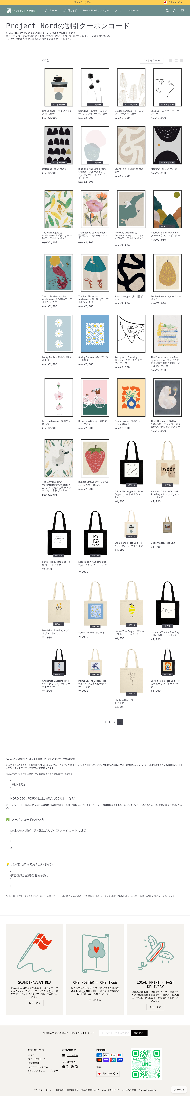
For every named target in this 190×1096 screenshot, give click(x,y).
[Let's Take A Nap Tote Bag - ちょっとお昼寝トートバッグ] (95, 541)
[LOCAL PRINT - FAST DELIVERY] (155, 953)
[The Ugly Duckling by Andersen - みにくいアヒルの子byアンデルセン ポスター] (131, 219)
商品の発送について (90, 1090)
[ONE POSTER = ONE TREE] (95, 953)
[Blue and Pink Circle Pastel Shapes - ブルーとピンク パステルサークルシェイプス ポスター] (95, 155)
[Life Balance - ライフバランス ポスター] (58, 94)
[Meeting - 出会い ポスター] (167, 151)
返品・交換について (110, 1090)
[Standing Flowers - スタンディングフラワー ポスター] (95, 94)
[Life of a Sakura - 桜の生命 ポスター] (58, 404)
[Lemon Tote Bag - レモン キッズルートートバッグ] (131, 610)
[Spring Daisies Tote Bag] (95, 609)
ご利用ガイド (70, 10)
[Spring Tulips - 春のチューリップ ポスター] (131, 404)
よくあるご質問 (129, 1090)
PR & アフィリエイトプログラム (43, 1072)
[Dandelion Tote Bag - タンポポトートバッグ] (58, 610)
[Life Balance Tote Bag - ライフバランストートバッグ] (131, 530)
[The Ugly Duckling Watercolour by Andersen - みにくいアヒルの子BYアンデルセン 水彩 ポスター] (58, 468)
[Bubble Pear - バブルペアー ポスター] (167, 279)
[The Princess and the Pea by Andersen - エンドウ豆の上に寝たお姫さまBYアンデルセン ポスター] (167, 343)
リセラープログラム (38, 1066)
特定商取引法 (73, 1090)
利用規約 (60, 1090)
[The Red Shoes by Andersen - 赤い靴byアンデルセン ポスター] (95, 281)
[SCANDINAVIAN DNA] (34, 953)
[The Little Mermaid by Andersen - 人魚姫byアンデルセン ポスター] (58, 281)
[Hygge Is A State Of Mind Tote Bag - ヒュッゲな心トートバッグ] (167, 471)
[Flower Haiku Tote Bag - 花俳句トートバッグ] (58, 540)
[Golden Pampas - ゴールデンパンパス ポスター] (131, 94)
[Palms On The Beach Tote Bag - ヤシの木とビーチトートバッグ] (95, 670)
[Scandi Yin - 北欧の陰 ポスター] (131, 152)
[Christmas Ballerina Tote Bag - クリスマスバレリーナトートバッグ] (58, 670)
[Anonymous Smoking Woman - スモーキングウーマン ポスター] (131, 342)
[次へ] (120, 722)
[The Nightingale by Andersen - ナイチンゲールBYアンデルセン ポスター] (58, 217)
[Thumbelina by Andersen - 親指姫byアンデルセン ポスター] (95, 217)
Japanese (133, 10)
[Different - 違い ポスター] (58, 151)
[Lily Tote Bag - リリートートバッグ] (131, 678)
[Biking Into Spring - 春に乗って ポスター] (95, 404)
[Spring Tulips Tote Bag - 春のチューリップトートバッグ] (167, 670)
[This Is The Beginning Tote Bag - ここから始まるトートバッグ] (131, 471)
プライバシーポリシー (43, 1090)
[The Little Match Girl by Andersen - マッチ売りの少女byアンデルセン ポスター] (167, 406)
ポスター (50, 10)
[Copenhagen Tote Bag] (167, 529)
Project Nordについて (95, 10)
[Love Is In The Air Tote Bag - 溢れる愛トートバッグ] (167, 611)
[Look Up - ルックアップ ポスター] (167, 94)
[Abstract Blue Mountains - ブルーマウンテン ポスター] (167, 216)
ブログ (118, 10)
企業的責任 (33, 1063)
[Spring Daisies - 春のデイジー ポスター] (95, 340)
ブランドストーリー (38, 1059)
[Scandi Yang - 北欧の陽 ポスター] (131, 279)
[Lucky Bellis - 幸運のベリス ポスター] (58, 340)
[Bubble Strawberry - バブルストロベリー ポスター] (95, 465)
